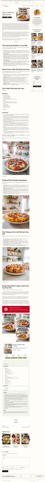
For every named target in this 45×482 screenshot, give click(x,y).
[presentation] (6, 438)
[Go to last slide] (2, 439)
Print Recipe (9, 17)
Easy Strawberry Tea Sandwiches (15, 446)
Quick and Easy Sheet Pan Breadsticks (33, 43)
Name (3, 467)
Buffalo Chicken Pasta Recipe (26, 427)
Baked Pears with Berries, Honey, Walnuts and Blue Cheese (34, 70)
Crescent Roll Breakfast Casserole (25, 446)
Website (22, 467)
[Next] (29, 439)
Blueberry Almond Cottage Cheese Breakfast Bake (40, 70)
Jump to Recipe (5, 17)
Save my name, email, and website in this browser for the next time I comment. (12, 469)
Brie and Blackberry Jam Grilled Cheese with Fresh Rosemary (33, 56)
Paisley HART (16, 422)
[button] (27, 368)
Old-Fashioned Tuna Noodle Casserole (39, 43)
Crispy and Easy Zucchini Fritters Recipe (6, 446)
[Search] (42, 90)
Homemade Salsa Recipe (5, 427)
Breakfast (3, 10)
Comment (4, 458)
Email (13, 467)
